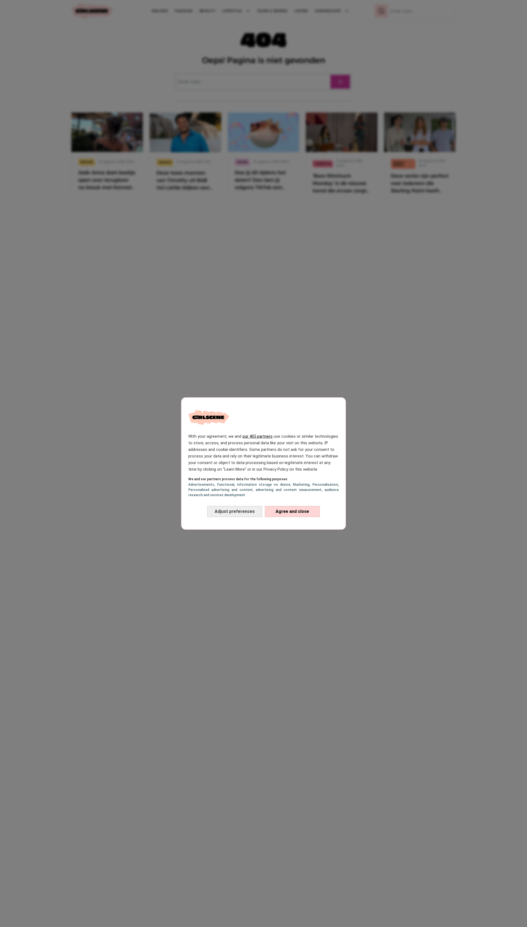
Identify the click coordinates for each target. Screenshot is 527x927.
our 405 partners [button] (257, 436)
